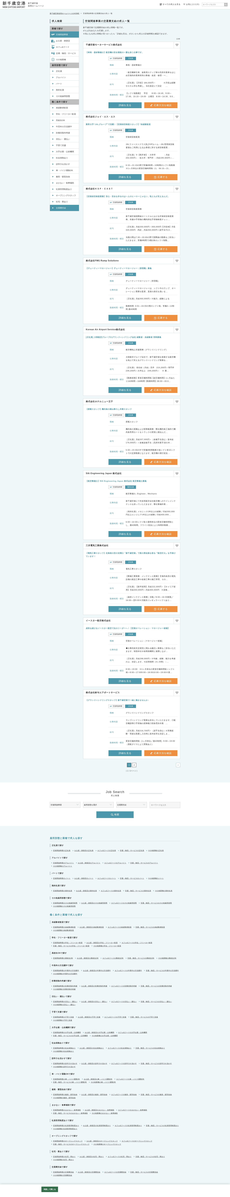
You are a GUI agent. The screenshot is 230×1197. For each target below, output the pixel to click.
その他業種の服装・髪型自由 (64, 1098)
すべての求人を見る (171, 4)
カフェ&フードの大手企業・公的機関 (132, 1032)
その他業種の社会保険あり (63, 1051)
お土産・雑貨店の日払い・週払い (94, 1002)
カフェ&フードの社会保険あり (120, 1048)
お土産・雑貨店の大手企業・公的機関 (99, 1032)
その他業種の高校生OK (167, 958)
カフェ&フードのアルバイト (115, 863)
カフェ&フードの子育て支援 (115, 1017)
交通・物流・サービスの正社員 (132, 850)
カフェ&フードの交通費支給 (115, 1172)
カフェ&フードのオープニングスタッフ (137, 1141)
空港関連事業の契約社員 (62, 891)
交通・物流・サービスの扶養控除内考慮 (156, 986)
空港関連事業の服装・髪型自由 (65, 1094)
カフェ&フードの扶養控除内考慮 (124, 986)
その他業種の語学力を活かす (64, 1067)
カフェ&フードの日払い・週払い (124, 1002)
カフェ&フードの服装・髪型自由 (124, 1094)
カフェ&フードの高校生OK (113, 958)
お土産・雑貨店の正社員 (83, 850)
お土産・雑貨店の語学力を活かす (94, 1063)
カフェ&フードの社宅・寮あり (120, 1157)
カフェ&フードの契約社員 (111, 891)
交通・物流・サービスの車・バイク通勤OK (70, 1082)
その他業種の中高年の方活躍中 (65, 974)
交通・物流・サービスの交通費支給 (144, 1172)
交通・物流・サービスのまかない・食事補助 (70, 1113)
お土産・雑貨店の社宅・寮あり (92, 1157)
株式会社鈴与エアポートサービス (103, 692)
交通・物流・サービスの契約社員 (138, 891)
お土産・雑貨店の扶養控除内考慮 (94, 986)
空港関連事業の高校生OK (63, 958)
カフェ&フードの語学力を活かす (124, 1063)
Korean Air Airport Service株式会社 (105, 329)
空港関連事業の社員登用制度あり (66, 1126)
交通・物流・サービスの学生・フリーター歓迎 (71, 946)
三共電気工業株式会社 (97, 545)
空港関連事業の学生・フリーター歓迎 (68, 943)
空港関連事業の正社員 (61, 850)
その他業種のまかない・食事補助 (105, 1113)
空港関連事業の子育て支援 (63, 1017)
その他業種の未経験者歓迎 (63, 930)
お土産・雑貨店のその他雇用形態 (94, 903)
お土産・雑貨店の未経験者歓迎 (92, 927)
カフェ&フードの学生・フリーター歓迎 (137, 943)
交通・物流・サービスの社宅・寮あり (150, 1157)
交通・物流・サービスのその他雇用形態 (156, 903)
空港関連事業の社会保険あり (64, 1048)
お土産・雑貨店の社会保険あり (92, 1048)
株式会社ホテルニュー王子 (99, 401)
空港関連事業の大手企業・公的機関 (67, 1032)
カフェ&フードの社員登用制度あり (128, 1126)
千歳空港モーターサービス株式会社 (104, 45)
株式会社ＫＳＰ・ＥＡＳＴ (99, 189)
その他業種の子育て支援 (62, 1020)
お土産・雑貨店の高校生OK (87, 958)
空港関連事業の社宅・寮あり (64, 1157)
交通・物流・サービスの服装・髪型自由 (156, 1094)
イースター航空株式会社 (98, 620)
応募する (163, 177)
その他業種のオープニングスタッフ (107, 1144)
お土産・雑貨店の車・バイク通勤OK (98, 1079)
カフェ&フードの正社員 (106, 850)
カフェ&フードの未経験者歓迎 (120, 927)
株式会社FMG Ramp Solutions (102, 260)
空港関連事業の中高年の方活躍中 (66, 970)
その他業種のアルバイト (62, 866)
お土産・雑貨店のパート (83, 878)
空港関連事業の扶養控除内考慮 (65, 986)
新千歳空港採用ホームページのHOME (64, 13)
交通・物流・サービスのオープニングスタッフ (71, 1144)
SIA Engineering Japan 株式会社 (104, 473)
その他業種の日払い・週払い (64, 1005)
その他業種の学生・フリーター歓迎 (107, 946)
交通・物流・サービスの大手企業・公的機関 (70, 1036)
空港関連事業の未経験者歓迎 (64, 927)
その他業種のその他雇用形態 (64, 906)
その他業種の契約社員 (163, 891)
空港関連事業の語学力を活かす (65, 1063)
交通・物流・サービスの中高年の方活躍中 (162, 970)
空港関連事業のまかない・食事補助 (67, 1110)
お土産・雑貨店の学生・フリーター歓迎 (102, 943)
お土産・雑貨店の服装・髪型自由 (94, 1094)
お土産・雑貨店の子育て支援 (89, 1017)
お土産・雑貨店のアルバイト (89, 863)
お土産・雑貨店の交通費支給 (89, 1172)
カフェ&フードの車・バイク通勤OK (130, 1079)
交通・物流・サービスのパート (132, 878)
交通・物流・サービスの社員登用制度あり (162, 1126)
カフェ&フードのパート (106, 878)
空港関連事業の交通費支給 (63, 1172)
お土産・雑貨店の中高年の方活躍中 (97, 970)
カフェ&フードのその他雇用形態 (124, 903)
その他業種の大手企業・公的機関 (105, 1036)
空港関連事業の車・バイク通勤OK (66, 1079)
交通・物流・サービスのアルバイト (144, 863)
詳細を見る (125, 105)
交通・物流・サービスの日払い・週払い (156, 1002)
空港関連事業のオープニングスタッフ (68, 1141)
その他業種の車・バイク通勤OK (103, 1082)
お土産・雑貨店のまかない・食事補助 (99, 1110)
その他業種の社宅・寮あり (63, 1160)
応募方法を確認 (163, 105)
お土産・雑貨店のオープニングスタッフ (102, 1141)
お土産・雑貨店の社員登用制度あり (97, 1126)
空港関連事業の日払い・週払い (65, 1002)
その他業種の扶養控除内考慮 (64, 989)
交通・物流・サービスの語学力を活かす (156, 1063)
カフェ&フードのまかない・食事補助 (132, 1110)
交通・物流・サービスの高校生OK (141, 958)
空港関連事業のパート (61, 878)
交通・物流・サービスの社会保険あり (150, 1048)
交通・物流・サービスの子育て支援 (144, 1017)
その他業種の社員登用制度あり (65, 1129)
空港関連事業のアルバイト (63, 863)
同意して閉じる (50, 1189)
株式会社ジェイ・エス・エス (100, 116)
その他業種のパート (156, 878)
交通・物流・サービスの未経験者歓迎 (150, 927)
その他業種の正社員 (156, 850)
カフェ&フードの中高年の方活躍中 (128, 970)
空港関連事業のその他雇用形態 (65, 903)
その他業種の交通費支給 (62, 1175)
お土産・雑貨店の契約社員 (86, 891)
